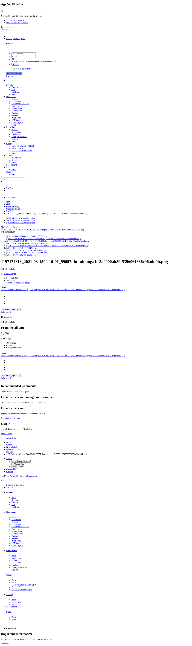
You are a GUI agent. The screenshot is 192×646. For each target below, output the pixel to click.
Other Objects (17, 122)
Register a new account (10, 418)
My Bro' (5, 333)
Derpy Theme (18, 467)
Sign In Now (6, 433)
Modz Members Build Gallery (23, 146)
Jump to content (7, 27)
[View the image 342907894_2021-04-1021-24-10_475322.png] (26, 236)
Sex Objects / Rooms (20, 104)
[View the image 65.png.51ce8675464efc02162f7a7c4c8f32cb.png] (28, 243)
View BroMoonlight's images (18, 283)
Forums (14, 87)
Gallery (9, 144)
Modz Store (11, 127)
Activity (9, 155)
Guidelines (15, 92)
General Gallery (18, 148)
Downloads (11, 96)
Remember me (17, 61)
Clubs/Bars (16, 101)
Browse (9, 85)
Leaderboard (11, 165)
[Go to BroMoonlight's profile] (8, 269)
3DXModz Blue (18, 464)
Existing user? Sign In (15, 38)
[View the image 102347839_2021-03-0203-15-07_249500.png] (26, 253)
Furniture (15, 106)
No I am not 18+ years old (17, 23)
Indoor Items (16, 108)
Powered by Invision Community (23, 476)
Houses (14, 99)
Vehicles (14, 115)
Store (8, 167)
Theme (9, 458)
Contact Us (11, 469)
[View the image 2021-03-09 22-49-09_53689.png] (21, 248)
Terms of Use (46, 639)
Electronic (15, 113)
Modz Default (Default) (21, 461)
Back (13, 497)
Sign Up (9, 76)
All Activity (16, 158)
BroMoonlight (10, 274)
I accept (4, 644)
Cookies (9, 471)
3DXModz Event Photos (21, 151)
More (13, 94)
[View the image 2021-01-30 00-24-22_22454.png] (21, 255)
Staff (13, 89)
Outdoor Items (17, 111)
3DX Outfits (16, 120)
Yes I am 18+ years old (15, 20)
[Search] (2, 184)
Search (14, 160)
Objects (14, 139)
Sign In (15, 64)
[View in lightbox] (42, 229)
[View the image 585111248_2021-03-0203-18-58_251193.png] (26, 250)
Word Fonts (16, 118)
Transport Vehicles (19, 136)
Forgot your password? (21, 69)
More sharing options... (10, 309)
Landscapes (16, 134)
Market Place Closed (9, 227)
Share (3, 287)
